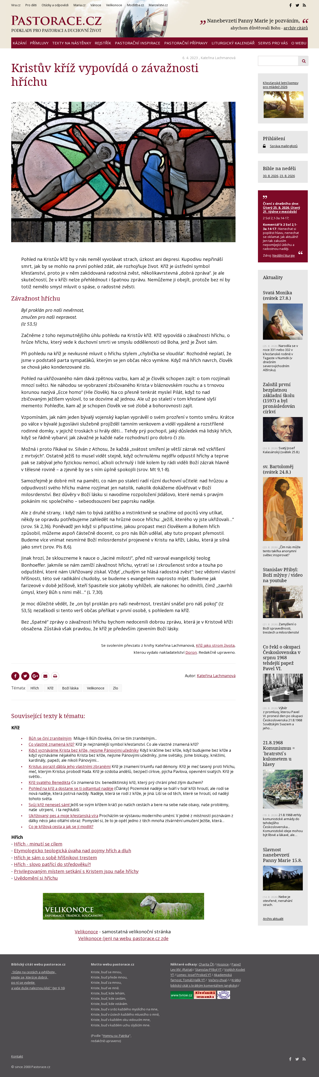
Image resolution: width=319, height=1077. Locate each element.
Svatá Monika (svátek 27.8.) (277, 295)
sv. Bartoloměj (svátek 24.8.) (278, 469)
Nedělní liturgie (283, 255)
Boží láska (70, 688)
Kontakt (17, 1056)
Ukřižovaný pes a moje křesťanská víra (63, 815)
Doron (191, 652)
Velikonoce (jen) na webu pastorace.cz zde (123, 938)
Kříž (50, 688)
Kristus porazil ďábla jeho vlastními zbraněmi (70, 766)
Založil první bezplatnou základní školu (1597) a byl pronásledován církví (279, 398)
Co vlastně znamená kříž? (52, 744)
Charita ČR (206, 964)
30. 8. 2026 (270, 176)
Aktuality (273, 277)
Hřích (34, 688)
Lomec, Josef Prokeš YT (194, 974)
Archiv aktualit (273, 918)
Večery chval (217, 980)
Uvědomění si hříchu (36, 878)
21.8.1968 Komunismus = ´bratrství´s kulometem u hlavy (279, 753)
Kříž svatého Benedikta (49, 782)
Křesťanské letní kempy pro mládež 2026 (280, 85)
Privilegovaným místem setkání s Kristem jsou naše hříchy (76, 871)
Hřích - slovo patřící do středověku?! (52, 864)
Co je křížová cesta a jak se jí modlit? (61, 826)
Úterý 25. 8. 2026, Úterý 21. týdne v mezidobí (281, 209)
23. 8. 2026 (287, 176)
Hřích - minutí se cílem (38, 844)
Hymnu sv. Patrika (116, 1035)
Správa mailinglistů (284, 146)
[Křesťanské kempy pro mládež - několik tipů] (283, 104)
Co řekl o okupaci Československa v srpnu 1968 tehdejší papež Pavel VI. (281, 657)
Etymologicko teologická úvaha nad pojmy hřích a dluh (72, 851)
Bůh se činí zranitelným (50, 738)
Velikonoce (95, 688)
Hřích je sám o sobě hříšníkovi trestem (55, 858)
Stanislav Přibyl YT (208, 969)
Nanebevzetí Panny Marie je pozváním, (254, 20)
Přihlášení (274, 138)
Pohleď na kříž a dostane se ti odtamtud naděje (71, 788)
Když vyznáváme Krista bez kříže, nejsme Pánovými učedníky (84, 750)
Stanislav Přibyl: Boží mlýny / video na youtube (283, 574)
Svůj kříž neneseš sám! (50, 804)
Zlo (115, 688)
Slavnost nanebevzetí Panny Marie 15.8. (282, 855)
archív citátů (296, 28)
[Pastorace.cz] (56, 23)
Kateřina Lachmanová (218, 57)
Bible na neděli (279, 168)
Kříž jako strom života (215, 645)
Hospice (223, 964)
